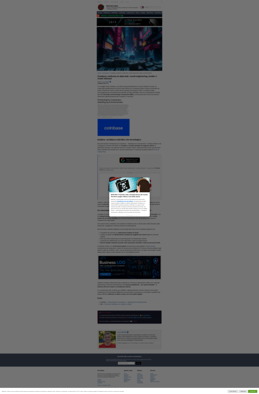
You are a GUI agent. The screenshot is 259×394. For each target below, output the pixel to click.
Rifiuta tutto (243, 391)
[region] (129, 391)
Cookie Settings (233, 391)
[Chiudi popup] (148, 179)
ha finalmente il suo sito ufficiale (125, 201)
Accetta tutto (252, 391)
